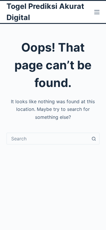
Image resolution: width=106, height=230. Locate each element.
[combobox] (47, 138)
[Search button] (93, 138)
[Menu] (97, 12)
